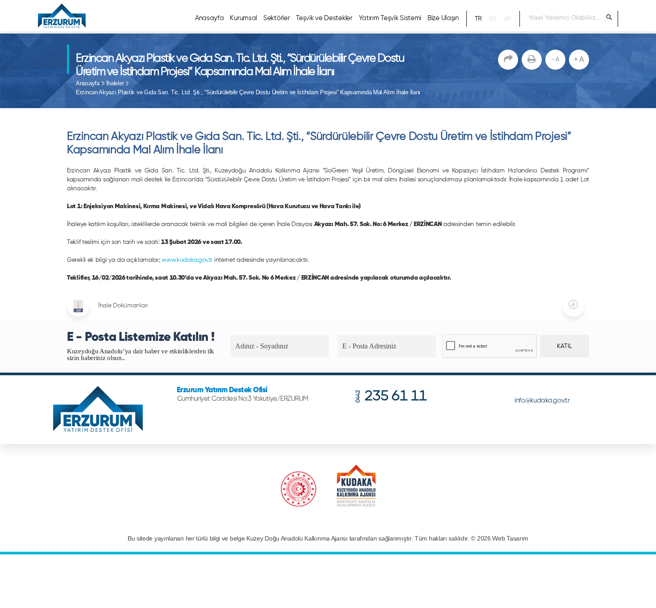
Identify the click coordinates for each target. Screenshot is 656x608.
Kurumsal (243, 18)
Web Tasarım (510, 538)
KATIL (564, 346)
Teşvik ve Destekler (324, 18)
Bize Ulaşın (443, 18)
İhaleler (115, 83)
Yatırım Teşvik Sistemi (390, 18)
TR (478, 19)
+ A (579, 59)
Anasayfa (209, 18)
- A (555, 60)
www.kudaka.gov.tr (187, 260)
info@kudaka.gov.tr (542, 400)
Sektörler (276, 18)
